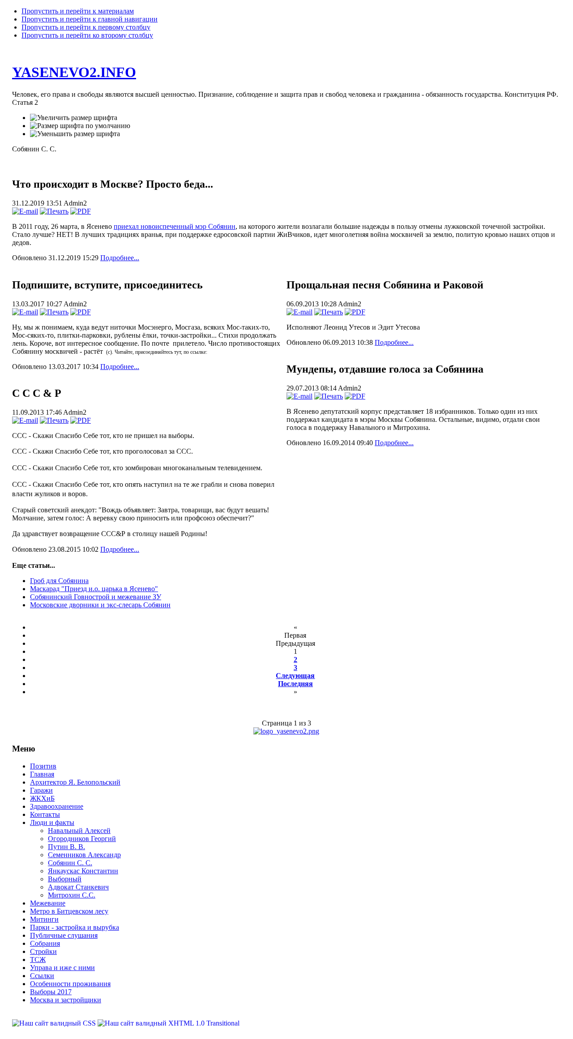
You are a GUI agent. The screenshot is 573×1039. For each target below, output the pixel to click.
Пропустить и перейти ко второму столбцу (87, 35)
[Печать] (54, 211)
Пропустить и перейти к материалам (77, 11)
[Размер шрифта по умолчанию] (80, 126)
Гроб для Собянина (59, 580)
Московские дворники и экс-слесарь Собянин (100, 605)
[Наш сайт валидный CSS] (55, 1023)
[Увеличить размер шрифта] (73, 118)
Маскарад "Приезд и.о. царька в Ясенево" (94, 588)
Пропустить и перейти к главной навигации (89, 19)
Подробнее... (119, 258)
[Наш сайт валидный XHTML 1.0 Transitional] (168, 1023)
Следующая (295, 675)
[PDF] (80, 211)
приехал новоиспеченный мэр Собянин (174, 226)
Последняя (295, 683)
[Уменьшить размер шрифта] (75, 134)
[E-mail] (25, 211)
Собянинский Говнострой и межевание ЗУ (95, 597)
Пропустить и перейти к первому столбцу (85, 27)
